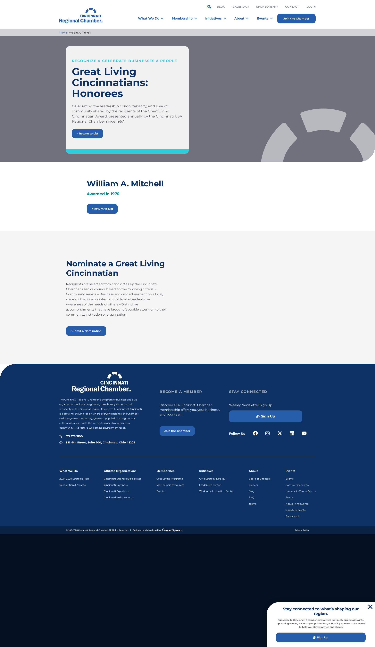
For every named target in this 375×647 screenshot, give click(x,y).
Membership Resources (170, 484)
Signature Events (295, 509)
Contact (292, 6)
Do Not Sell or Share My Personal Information (187, 538)
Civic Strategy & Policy (212, 478)
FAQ (251, 497)
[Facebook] (255, 433)
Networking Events (297, 503)
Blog (221, 6)
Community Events (297, 484)
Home (63, 32)
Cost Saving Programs (169, 478)
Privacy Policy (302, 530)
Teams (252, 503)
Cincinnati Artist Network (119, 497)
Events (160, 491)
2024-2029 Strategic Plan (74, 478)
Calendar (241, 6)
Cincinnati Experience (116, 491)
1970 (115, 193)
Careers (253, 484)
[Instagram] (268, 433)
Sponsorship (267, 6)
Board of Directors (260, 478)
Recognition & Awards (72, 484)
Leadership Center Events (301, 491)
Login (311, 6)
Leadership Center (210, 484)
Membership (165, 471)
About (253, 471)
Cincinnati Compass (116, 484)
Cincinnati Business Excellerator (122, 478)
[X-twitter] (280, 433)
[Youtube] (304, 433)
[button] (370, 607)
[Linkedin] (292, 433)
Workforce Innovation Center (216, 491)
